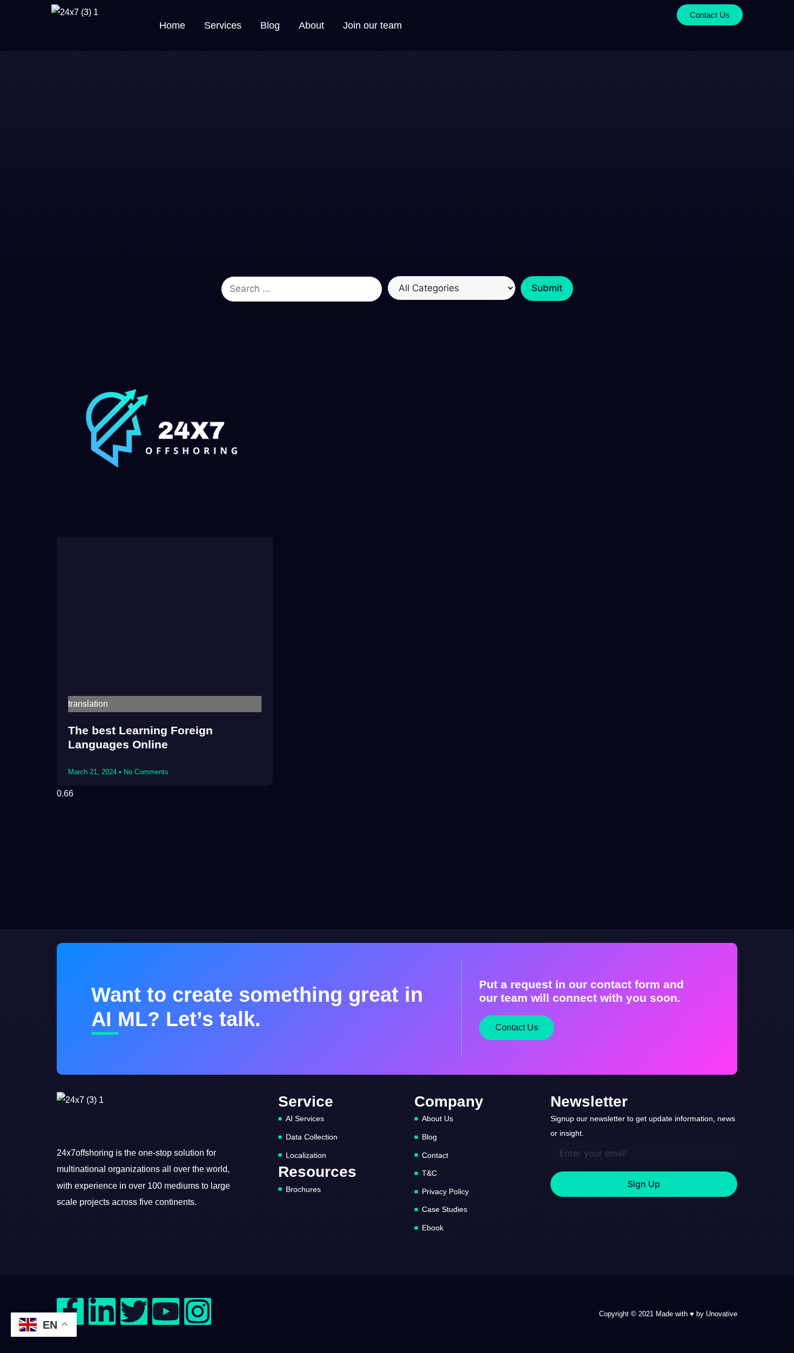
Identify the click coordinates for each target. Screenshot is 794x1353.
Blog (270, 25)
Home (172, 25)
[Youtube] (165, 1311)
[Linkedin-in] (102, 1311)
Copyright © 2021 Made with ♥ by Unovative (668, 1314)
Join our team (372, 25)
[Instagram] (197, 1311)
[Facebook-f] (70, 1311)
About (311, 25)
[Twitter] (133, 1311)
